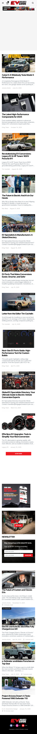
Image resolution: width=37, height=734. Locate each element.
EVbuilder (31, 176)
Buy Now (18, 525)
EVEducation (31, 372)
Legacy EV (5, 447)
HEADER (32, 294)
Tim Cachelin (6, 169)
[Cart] (7, 3)
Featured (32, 55)
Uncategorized (6, 608)
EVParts (32, 94)
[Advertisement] (18, 30)
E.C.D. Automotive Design (10, 709)
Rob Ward (5, 208)
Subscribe (28, 555)
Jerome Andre (6, 88)
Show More (18, 453)
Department (25, 55)
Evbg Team (5, 127)
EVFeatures (31, 134)
